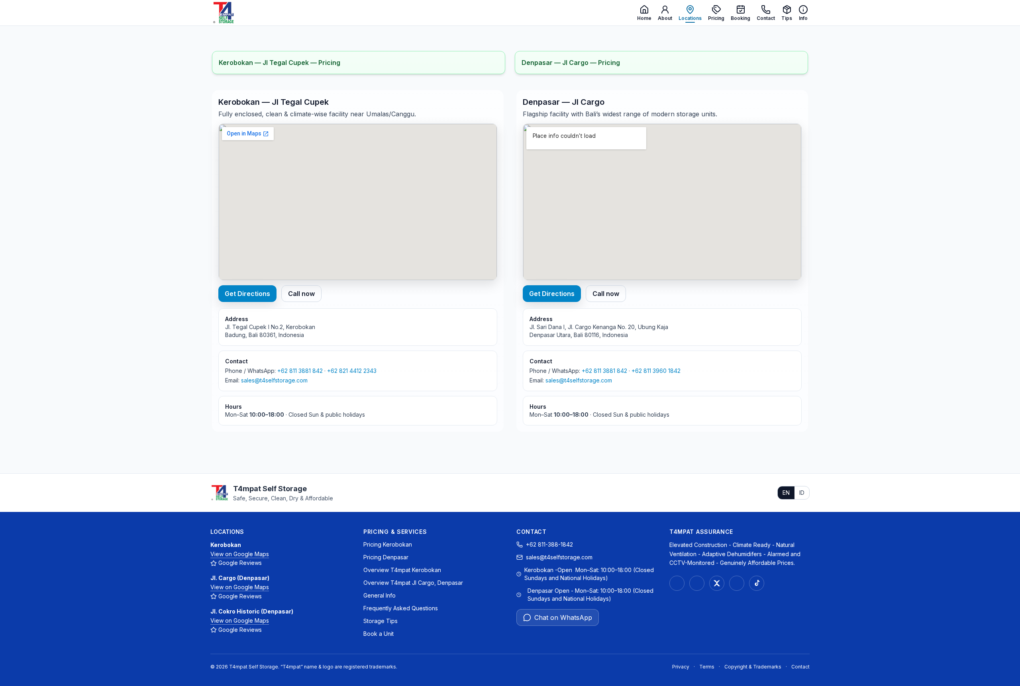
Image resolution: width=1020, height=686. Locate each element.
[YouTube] (736, 583)
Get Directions (247, 294)
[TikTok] (756, 583)
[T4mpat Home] (223, 13)
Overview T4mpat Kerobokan (402, 569)
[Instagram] (677, 583)
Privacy (680, 667)
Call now (301, 294)
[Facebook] (696, 583)
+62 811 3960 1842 (656, 370)
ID (801, 492)
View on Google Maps (239, 554)
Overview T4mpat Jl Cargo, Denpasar (413, 582)
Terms (706, 667)
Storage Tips (380, 620)
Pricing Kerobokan (387, 544)
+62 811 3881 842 (300, 370)
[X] (716, 583)
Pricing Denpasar (385, 557)
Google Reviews (240, 562)
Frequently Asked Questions (400, 608)
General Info (379, 595)
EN (786, 492)
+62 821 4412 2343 (352, 370)
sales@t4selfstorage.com (274, 380)
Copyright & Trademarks (752, 667)
